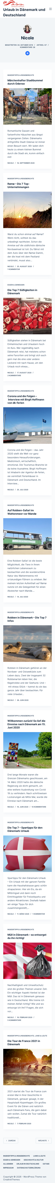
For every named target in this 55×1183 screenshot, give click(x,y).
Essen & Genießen (15, 285)
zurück (12, 1141)
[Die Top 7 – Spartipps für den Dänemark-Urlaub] (27, 854)
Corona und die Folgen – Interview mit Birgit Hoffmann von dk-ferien (25, 399)
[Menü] (50, 9)
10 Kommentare (39, 807)
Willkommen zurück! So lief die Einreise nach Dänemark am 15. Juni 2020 (26, 724)
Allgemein (8, 1164)
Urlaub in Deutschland (27, 1164)
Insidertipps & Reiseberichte (20, 75)
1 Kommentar (13, 269)
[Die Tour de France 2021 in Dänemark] (27, 1067)
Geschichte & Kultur (33, 1160)
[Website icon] (27, 53)
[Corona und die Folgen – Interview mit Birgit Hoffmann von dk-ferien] (27, 425)
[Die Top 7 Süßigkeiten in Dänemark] (27, 316)
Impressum (8, 1168)
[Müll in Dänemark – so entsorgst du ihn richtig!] (27, 961)
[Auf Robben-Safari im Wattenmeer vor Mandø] (27, 536)
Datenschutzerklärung (28, 1168)
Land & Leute (41, 1036)
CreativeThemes (11, 1179)
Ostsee (46, 1164)
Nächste (42, 1141)
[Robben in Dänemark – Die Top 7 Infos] (27, 643)
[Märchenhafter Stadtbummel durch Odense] (27, 106)
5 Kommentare (14, 1020)
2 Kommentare (14, 375)
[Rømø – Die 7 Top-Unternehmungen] (27, 210)
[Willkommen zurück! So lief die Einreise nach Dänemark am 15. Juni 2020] (27, 750)
